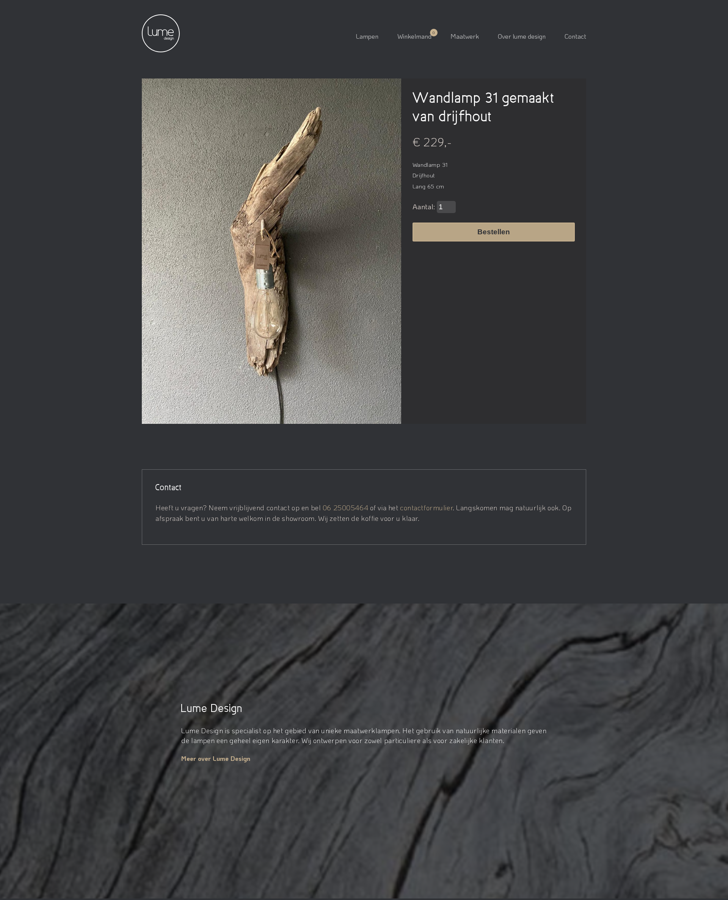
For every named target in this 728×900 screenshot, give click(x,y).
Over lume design (522, 36)
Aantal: (425, 206)
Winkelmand (414, 36)
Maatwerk (464, 36)
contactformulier (426, 507)
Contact (575, 36)
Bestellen (493, 232)
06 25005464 (345, 507)
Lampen (367, 36)
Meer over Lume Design (215, 758)
